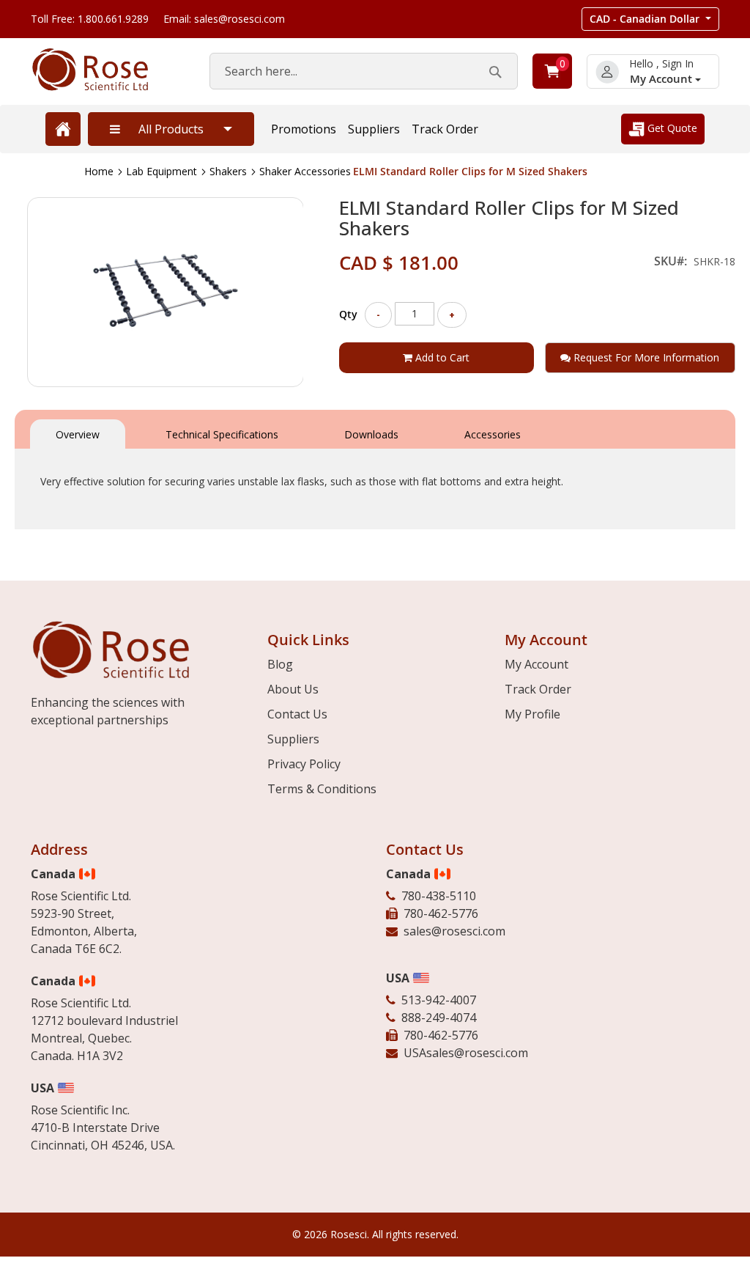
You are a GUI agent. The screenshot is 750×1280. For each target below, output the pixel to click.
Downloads (371, 434)
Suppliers (374, 129)
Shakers (228, 171)
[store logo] (105, 69)
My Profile (532, 714)
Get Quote (671, 128)
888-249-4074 (438, 1017)
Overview (78, 434)
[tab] (77, 433)
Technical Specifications (222, 434)
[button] (650, 19)
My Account (662, 79)
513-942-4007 (438, 1000)
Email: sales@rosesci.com (224, 19)
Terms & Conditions (321, 789)
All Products (171, 129)
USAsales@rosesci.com (466, 1053)
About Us (293, 689)
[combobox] (363, 71)
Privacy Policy (304, 764)
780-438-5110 (438, 896)
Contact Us (297, 714)
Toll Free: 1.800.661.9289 (90, 19)
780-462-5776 (441, 913)
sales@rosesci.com (454, 931)
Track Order (445, 129)
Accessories (492, 434)
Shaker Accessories (305, 171)
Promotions (303, 129)
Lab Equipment (161, 171)
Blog (280, 664)
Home (99, 171)
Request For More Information (645, 357)
